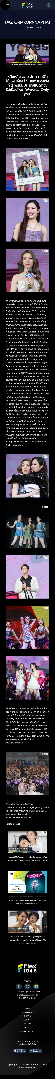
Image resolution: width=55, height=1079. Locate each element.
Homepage (18, 27)
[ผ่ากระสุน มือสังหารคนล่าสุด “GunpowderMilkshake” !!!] (27, 882)
